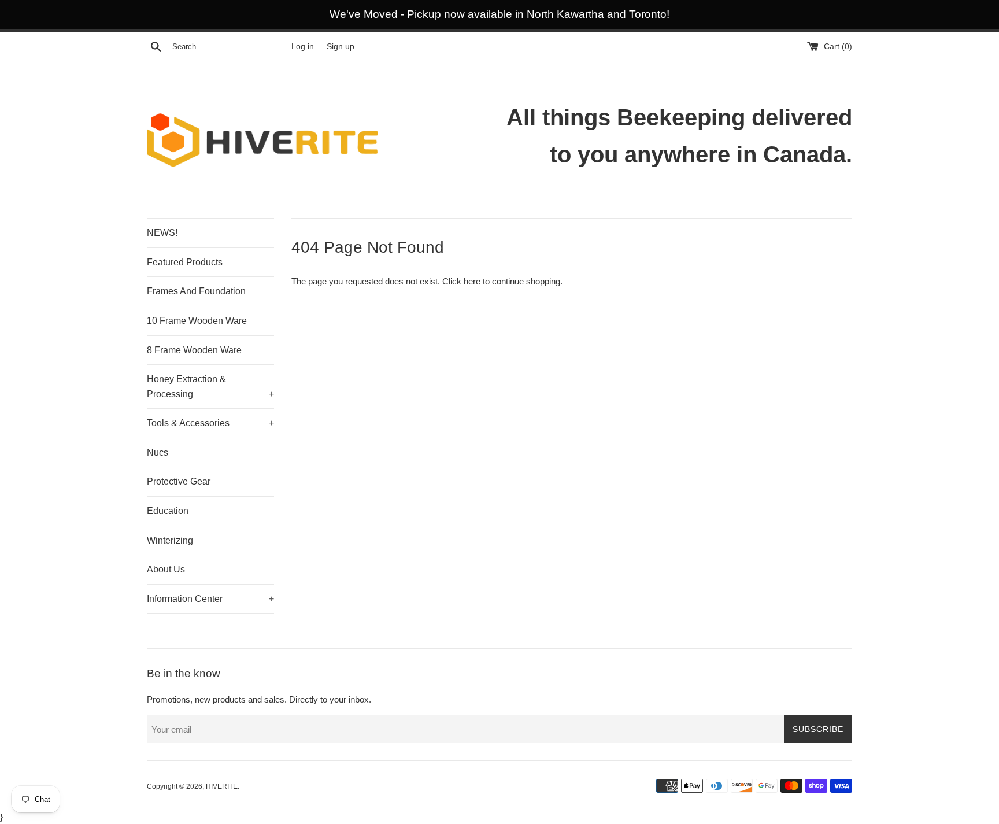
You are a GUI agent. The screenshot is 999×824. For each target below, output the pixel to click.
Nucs (157, 452)
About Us (166, 569)
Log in (302, 46)
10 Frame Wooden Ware (197, 321)
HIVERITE (222, 786)
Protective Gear (178, 481)
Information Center (210, 599)
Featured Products (185, 262)
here (472, 281)
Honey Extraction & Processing (210, 386)
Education (167, 511)
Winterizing (170, 540)
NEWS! (162, 233)
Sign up (340, 46)
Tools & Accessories (210, 423)
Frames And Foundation (196, 291)
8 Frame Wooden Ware (194, 350)
